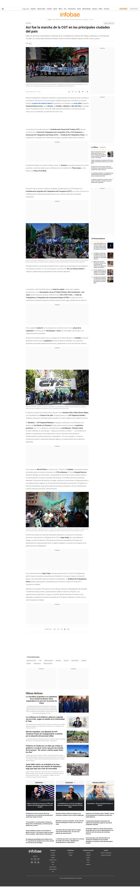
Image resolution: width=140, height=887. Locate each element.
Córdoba (84, 660)
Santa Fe (66, 660)
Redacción (70, 852)
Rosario (29, 663)
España (55, 9)
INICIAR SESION (134, 8)
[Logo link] (70, 14)
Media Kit (88, 864)
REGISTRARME (123, 8)
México (60, 9)
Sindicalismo (37, 663)
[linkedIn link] (38, 862)
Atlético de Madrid (56, 19)
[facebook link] (32, 859)
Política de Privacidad (106, 855)
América (53, 852)
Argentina (33, 9)
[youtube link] (32, 862)
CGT (40, 660)
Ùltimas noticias (48, 663)
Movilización (86, 19)
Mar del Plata (75, 660)
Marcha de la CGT (31, 660)
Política (100, 9)
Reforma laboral (49, 660)
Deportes (94, 9)
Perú (65, 9)
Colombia (49, 9)
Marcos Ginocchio (65, 19)
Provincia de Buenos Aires (76, 19)
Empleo (70, 855)
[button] (2, 9)
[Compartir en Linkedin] (79, 91)
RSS (53, 871)
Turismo (91, 19)
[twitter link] (35, 859)
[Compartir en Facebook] (72, 91)
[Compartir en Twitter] (76, 91)
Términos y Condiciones (106, 852)
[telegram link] (35, 862)
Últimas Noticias (86, 9)
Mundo (79, 9)
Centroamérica (72, 9)
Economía (106, 9)
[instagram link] (38, 859)
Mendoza (58, 660)
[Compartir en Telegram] (82, 91)
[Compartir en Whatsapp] (69, 91)
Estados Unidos (41, 9)
